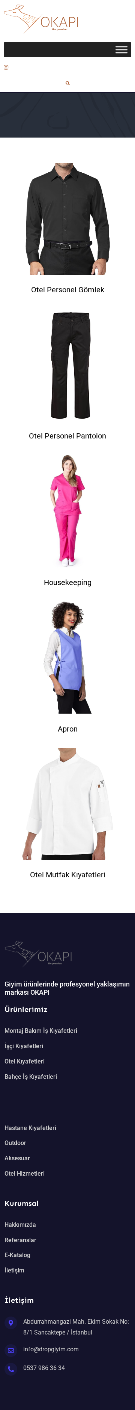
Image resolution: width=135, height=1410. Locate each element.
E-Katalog (17, 1255)
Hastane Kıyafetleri (30, 1128)
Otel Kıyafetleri (24, 1061)
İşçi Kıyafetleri (23, 1046)
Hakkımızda (20, 1224)
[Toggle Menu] (122, 49)
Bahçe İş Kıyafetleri (30, 1076)
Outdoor (15, 1142)
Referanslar (20, 1240)
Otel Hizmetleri (24, 1173)
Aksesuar (17, 1158)
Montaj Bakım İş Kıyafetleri (40, 1030)
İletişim (14, 1270)
